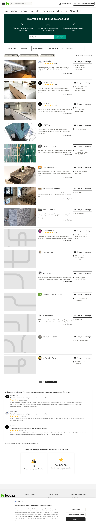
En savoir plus (35, 443)
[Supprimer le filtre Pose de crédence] (54, 56)
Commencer (60, 37)
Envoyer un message (84, 62)
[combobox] (21, 3)
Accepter (76, 519)
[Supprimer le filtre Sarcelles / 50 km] (17, 56)
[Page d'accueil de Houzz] (8, 495)
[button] (4, 4)
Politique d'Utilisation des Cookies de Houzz (29, 516)
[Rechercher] (12, 3)
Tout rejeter (76, 509)
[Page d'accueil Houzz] (7, 4)
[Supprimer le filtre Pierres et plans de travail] (38, 56)
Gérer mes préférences (76, 514)
